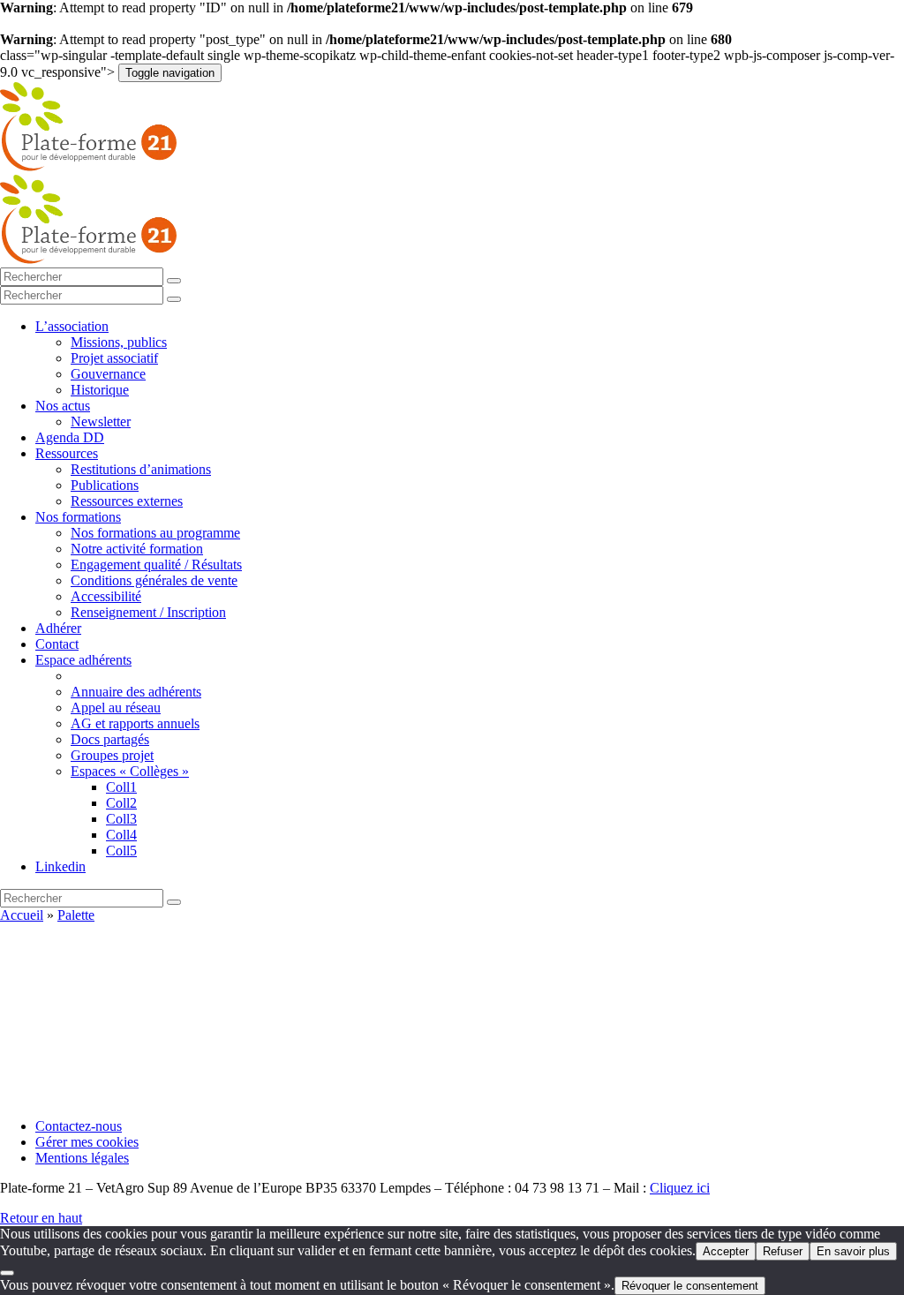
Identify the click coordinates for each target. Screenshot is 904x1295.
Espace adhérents (83, 659)
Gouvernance (108, 373)
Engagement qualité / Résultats (156, 564)
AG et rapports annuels (135, 723)
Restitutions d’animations (141, 469)
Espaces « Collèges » (130, 771)
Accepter (726, 1251)
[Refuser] (7, 1273)
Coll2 (121, 802)
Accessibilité (106, 596)
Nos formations (78, 516)
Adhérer (58, 628)
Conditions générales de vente (154, 580)
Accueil (21, 914)
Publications (105, 485)
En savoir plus (853, 1251)
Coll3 (121, 818)
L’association (72, 326)
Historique (100, 389)
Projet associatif (114, 357)
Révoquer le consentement (690, 1285)
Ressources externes (127, 500)
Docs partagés (110, 739)
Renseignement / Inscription (148, 612)
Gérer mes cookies (87, 1141)
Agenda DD (69, 437)
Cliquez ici (680, 1187)
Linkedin (60, 866)
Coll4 (121, 834)
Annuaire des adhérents (136, 691)
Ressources (66, 453)
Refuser (782, 1251)
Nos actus (62, 405)
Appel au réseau (116, 707)
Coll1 (121, 786)
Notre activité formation (137, 548)
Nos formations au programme (155, 532)
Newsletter (101, 421)
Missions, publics (119, 342)
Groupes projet (112, 755)
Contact (57, 643)
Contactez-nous (78, 1125)
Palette (75, 914)
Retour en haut (41, 1217)
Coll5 (121, 850)
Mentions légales (82, 1157)
